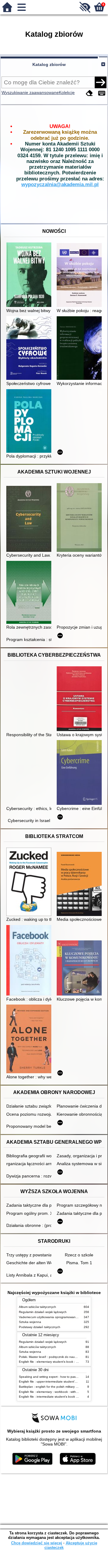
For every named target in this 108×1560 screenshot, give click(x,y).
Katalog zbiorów (49, 64)
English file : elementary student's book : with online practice (60, 1361)
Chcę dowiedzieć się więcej (36, 1543)
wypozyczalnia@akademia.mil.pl (60, 184)
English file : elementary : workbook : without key (52, 1391)
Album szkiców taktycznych (37, 1306)
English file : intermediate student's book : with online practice (61, 1396)
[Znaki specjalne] (101, 93)
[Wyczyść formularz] (89, 93)
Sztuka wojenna (30, 1322)
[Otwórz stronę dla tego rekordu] (30, 275)
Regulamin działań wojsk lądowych (43, 1312)
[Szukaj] (100, 82)
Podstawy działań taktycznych (39, 1327)
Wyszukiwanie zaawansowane (30, 92)
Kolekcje (67, 92)
